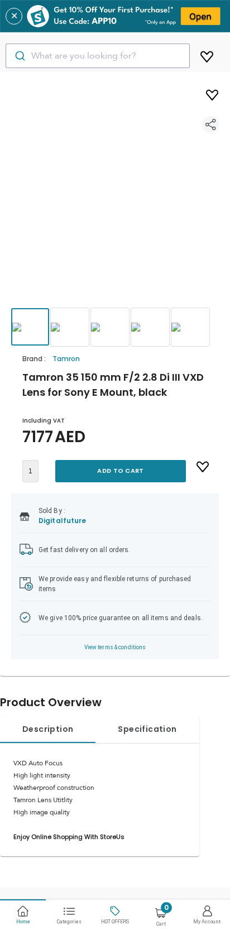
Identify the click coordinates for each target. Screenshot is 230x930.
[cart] (206, 54)
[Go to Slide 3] (110, 327)
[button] (115, 200)
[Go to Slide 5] (190, 327)
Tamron (66, 358)
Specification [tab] (147, 729)
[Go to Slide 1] (30, 327)
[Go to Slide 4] (150, 327)
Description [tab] (47, 729)
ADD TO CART (120, 470)
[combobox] (98, 56)
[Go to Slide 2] (69, 327)
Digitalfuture (62, 520)
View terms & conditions (115, 647)
